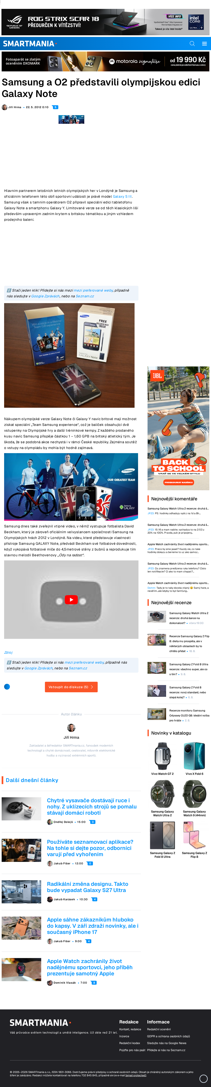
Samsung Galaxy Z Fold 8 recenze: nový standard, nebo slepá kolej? (187, 692)
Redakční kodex (129, 1043)
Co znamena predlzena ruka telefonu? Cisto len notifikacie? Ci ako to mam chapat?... (177, 570)
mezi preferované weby (93, 290)
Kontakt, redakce (130, 1029)
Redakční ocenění (159, 1029)
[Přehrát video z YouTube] (71, 599)
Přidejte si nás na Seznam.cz (166, 1050)
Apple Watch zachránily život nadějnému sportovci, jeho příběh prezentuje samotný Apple (90, 967)
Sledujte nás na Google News (166, 1043)
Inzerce (124, 1036)
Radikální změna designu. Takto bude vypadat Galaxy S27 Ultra (87, 887)
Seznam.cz (85, 296)
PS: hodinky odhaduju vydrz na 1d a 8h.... (174, 513)
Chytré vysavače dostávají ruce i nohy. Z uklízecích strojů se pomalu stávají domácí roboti (92, 806)
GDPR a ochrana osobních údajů (168, 1036)
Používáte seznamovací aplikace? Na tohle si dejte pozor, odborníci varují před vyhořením (90, 848)
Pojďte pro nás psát (132, 1050)
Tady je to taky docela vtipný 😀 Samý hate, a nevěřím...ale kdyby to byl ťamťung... (178, 589)
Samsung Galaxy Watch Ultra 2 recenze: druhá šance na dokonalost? (188, 618)
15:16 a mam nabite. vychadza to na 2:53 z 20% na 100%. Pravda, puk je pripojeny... (176, 531)
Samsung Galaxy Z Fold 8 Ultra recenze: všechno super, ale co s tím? (188, 669)
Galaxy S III (122, 196)
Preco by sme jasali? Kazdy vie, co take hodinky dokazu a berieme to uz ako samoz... (174, 551)
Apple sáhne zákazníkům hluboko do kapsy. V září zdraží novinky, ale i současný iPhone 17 (92, 926)
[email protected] (135, 1075)
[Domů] (30, 43)
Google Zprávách (45, 296)
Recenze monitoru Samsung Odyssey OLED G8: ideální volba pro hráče (189, 715)
